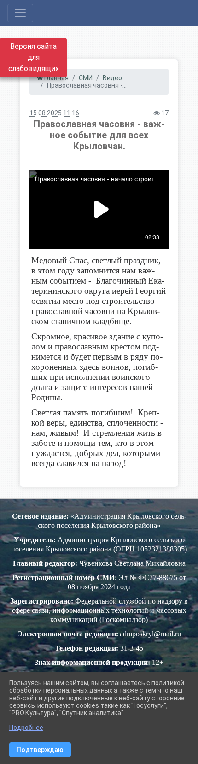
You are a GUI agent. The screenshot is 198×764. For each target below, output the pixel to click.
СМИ (86, 78)
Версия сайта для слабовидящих (33, 57)
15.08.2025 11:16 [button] (54, 113)
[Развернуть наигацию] (20, 13)
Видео (112, 78)
